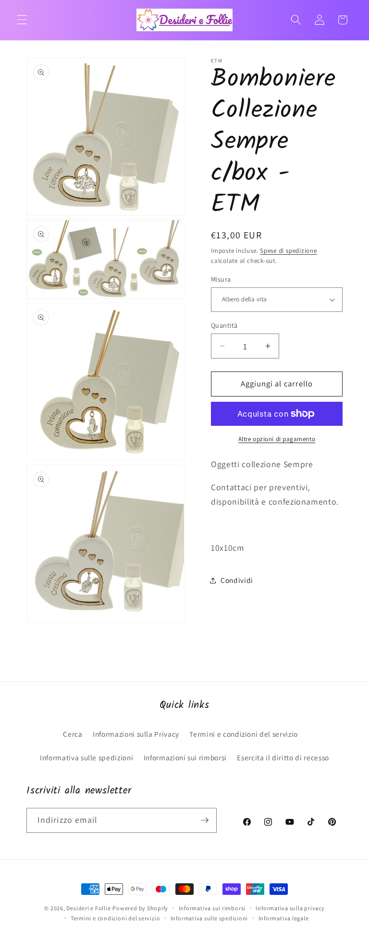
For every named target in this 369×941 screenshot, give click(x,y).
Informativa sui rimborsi (212, 908)
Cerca (72, 734)
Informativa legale (283, 918)
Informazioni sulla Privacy (136, 734)
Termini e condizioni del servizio (243, 734)
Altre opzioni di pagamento (276, 439)
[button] (22, 19)
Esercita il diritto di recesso (283, 757)
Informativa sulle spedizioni (86, 757)
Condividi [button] (237, 580)
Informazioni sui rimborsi (185, 757)
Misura (221, 279)
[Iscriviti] (204, 820)
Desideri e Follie (88, 908)
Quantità (224, 325)
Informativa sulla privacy (290, 908)
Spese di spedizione (288, 251)
